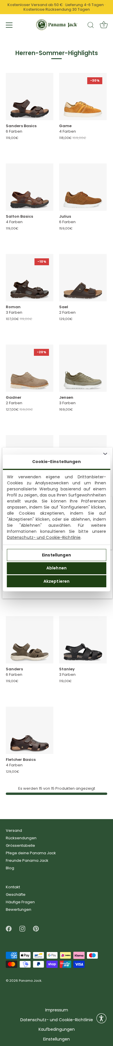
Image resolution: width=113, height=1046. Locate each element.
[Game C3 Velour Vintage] (83, 96)
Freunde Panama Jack (27, 860)
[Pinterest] (36, 928)
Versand (14, 830)
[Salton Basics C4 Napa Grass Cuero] (29, 187)
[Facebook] (9, 928)
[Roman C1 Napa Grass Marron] (29, 277)
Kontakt (13, 887)
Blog (10, 868)
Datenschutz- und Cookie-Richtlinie (44, 537)
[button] (101, 1018)
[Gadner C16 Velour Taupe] (29, 368)
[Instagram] (22, 928)
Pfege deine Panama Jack (31, 853)
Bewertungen (18, 909)
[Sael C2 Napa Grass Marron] (83, 277)
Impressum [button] (56, 1010)
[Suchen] (90, 26)
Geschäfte (15, 894)
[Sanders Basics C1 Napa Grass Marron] (29, 96)
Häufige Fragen (20, 902)
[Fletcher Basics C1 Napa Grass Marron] (29, 730)
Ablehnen (56, 568)
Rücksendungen (21, 838)
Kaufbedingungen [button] (57, 1029)
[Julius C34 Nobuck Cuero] (83, 187)
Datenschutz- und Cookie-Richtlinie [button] (56, 1020)
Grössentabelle (20, 845)
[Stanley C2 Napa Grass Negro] (83, 639)
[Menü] (9, 25)
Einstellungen (56, 555)
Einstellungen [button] (56, 1039)
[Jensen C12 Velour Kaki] (83, 368)
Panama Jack (30, 981)
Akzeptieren (56, 581)
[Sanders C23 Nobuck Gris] (29, 639)
